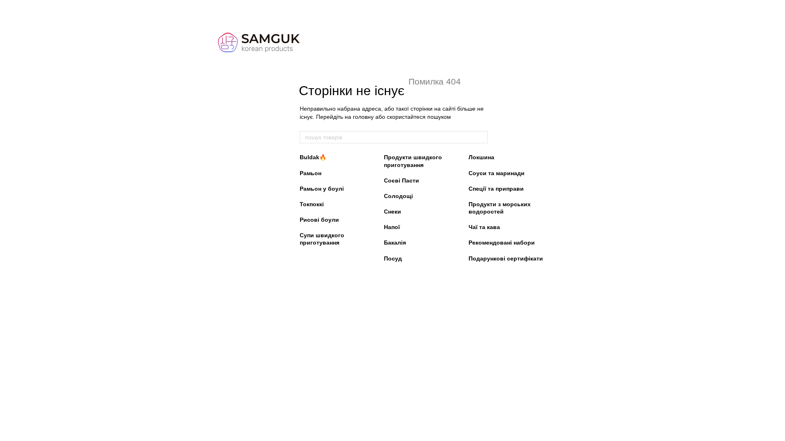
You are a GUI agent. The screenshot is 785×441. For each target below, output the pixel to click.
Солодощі (398, 196)
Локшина (481, 157)
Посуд (393, 258)
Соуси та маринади (497, 173)
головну (363, 117)
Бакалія (395, 242)
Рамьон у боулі (322, 188)
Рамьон (310, 173)
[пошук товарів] (481, 137)
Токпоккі (312, 204)
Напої (392, 227)
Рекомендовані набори (502, 242)
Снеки (392, 211)
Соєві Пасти (401, 180)
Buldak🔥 (313, 157)
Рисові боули (319, 219)
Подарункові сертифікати (506, 258)
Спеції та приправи (496, 188)
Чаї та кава (484, 227)
